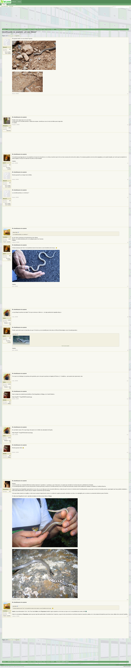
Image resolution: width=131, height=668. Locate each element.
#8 (127, 316)
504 (10, 402)
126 (10, 49)
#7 (127, 286)
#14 (127, 599)
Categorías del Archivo (12, 4)
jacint (4, 162)
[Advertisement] (43, 18)
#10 (127, 380)
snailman (5, 237)
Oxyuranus (5, 489)
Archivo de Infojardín (123, 664)
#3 (127, 163)
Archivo (4, 4)
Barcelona (9, 130)
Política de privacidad (127, 666)
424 (10, 164)
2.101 (9, 239)
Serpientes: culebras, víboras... (12, 33)
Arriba (129, 664)
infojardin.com (10, 666)
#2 (127, 124)
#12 (127, 434)
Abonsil (26, 33)
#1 (127, 93)
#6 (127, 242)
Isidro (4, 318)
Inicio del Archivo (4, 6)
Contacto (117, 664)
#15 (127, 616)
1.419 (9, 127)
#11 (127, 398)
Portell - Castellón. (7, 241)
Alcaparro (5, 125)
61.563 (9, 320)
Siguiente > (17, 35)
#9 (127, 350)
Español (2, 664)
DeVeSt (4, 400)
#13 (127, 452)
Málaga (9, 403)
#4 (127, 179)
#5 (127, 197)
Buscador (11, 6)
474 (10, 491)
